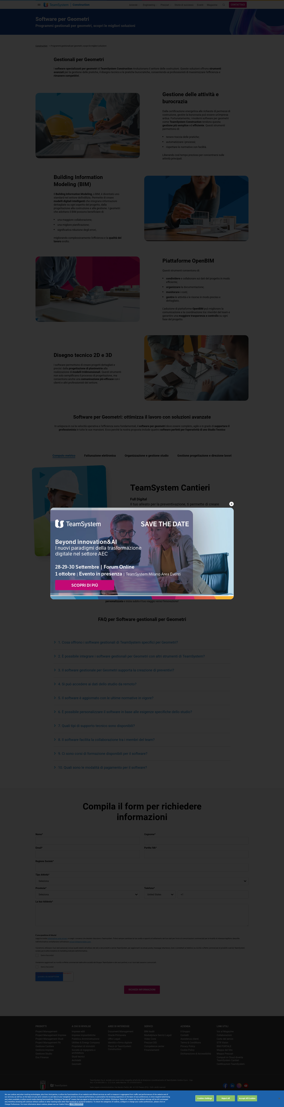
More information (76, 1104)
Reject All (226, 1098)
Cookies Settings (204, 1098)
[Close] (279, 1098)
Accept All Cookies (247, 1098)
